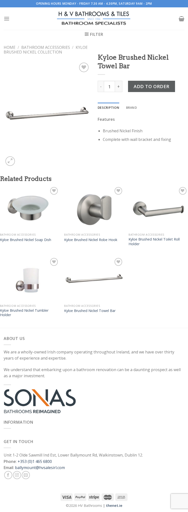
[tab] (108, 107)
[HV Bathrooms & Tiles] (94, 19)
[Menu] (7, 19)
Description (108, 107)
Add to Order (151, 86)
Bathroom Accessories (45, 47)
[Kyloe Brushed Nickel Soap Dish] (29, 208)
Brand (131, 107)
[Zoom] (10, 161)
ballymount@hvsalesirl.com (40, 467)
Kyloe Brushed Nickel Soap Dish (25, 240)
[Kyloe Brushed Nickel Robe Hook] (94, 208)
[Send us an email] (26, 475)
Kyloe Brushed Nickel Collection (46, 50)
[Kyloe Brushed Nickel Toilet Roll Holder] (158, 208)
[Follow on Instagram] (17, 475)
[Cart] (181, 18)
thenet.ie (114, 505)
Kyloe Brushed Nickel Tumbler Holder (24, 312)
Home (9, 47)
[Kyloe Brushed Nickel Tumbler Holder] (29, 279)
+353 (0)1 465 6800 (35, 461)
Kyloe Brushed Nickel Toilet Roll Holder (154, 241)
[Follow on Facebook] (8, 475)
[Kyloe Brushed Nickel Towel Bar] (94, 279)
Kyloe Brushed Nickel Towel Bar (90, 311)
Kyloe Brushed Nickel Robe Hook (90, 240)
